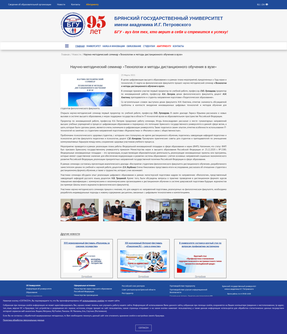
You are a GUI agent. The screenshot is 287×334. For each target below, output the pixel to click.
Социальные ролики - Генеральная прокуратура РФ (191, 296)
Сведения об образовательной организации (29, 4)
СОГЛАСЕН (143, 328)
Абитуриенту (164, 46)
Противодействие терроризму (182, 286)
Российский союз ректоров (133, 286)
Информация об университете (39, 289)
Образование (134, 46)
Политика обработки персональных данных (23, 320)
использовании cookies (93, 300)
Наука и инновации (114, 46)
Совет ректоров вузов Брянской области (138, 290)
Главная (80, 46)
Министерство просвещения (86, 295)
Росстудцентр (127, 293)
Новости (61, 4)
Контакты (75, 4)
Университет (93, 46)
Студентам (149, 46)
